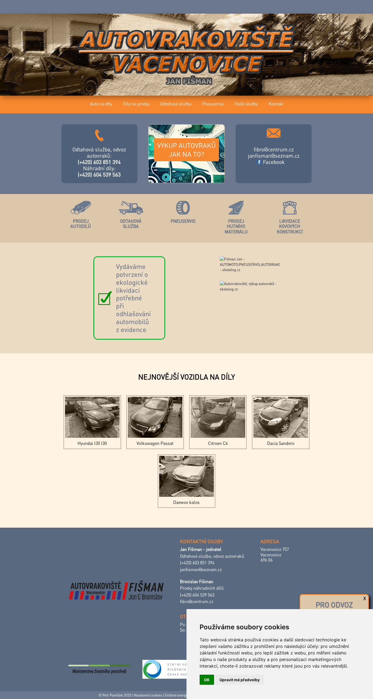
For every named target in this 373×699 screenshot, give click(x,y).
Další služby (246, 104)
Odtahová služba (175, 104)
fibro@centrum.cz (274, 149)
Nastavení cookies (148, 695)
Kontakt (276, 104)
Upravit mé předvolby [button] (240, 679)
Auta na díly (101, 104)
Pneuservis (213, 104)
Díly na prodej (136, 104)
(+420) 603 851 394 (99, 161)
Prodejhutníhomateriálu (236, 226)
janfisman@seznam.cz (274, 155)
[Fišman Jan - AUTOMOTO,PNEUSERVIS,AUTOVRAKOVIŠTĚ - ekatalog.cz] (255, 268)
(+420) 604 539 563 (99, 174)
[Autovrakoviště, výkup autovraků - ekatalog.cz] (255, 286)
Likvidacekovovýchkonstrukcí (290, 226)
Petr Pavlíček (112, 695)
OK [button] (207, 679)
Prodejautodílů (80, 223)
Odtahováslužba (130, 223)
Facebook (274, 161)
